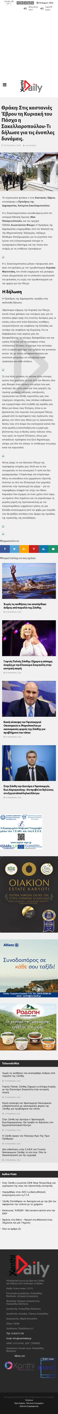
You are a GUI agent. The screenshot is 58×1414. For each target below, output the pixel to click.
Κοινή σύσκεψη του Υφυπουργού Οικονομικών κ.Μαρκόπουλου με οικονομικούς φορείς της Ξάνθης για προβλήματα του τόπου (27, 1105)
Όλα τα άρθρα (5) (11, 1228)
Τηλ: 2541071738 (15, 1333)
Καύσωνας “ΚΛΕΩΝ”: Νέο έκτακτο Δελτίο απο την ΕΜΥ (28, 1212)
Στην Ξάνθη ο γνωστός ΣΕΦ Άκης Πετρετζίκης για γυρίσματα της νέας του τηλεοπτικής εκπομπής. (29, 1184)
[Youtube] (28, 3)
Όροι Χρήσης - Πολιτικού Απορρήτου (29, 1403)
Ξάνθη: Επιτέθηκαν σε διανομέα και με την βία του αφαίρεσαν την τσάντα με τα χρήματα (29, 1203)
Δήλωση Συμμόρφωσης (29, 1406)
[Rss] (32, 3)
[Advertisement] (29, 42)
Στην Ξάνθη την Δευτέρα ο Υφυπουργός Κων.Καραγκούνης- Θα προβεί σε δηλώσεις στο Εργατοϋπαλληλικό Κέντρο (28, 790)
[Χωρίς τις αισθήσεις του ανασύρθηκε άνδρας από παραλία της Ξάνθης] (29, 581)
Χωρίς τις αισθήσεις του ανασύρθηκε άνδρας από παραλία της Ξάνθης (28, 1074)
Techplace (29, 1400)
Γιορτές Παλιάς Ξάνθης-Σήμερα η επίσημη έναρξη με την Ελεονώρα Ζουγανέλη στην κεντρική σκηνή (28, 665)
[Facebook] (18, 3)
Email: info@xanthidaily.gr (18, 1338)
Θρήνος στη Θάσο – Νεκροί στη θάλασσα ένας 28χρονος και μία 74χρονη (27, 1221)
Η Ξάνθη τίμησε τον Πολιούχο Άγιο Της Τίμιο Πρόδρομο (25, 1137)
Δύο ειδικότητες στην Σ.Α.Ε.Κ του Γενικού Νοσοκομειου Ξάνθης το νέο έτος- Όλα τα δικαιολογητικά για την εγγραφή (24, 1152)
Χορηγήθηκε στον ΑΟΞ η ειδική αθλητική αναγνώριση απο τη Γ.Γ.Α (23, 1193)
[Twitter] (21, 3)
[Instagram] (25, 3)
